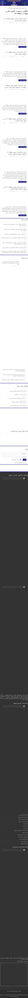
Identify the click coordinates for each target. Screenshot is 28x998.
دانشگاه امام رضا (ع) (24, 839)
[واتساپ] (15, 993)
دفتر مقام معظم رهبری (23, 814)
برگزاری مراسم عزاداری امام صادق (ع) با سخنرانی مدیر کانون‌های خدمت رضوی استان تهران (10, 263)
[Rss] (17, 993)
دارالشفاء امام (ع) (24, 843)
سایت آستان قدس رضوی (23, 817)
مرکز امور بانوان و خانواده (23, 834)
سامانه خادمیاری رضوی (23, 819)
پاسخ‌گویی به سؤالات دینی (23, 837)
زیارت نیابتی (25, 825)
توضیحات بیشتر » (22, 46)
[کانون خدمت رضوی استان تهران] (14, 3)
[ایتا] (12, 993)
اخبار (16, 22)
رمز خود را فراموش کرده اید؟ (20, 462)
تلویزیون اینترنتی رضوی (23, 821)
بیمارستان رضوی (24, 841)
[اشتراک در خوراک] (0, 15)
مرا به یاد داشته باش (16, 459)
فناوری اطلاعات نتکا (11, 991)
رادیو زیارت (25, 828)
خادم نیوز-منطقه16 (12, 22)
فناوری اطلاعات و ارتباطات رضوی (21, 830)
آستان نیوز (26, 823)
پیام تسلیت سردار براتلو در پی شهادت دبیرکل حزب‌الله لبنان (13, 379)
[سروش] (14, 993)
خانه (26, 8)
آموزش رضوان (25, 832)
